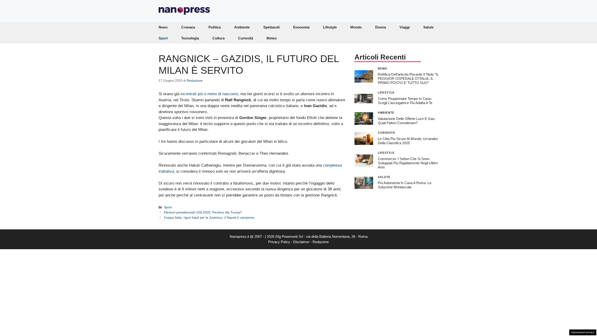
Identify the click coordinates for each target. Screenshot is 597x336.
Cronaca (188, 27)
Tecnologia (190, 38)
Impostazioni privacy (582, 332)
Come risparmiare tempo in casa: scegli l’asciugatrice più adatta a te (405, 101)
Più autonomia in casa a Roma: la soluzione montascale (404, 185)
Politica (214, 27)
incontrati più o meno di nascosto (209, 94)
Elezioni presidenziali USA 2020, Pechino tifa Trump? (203, 212)
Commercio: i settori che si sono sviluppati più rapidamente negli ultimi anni (408, 163)
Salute (428, 27)
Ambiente (242, 27)
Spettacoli (271, 27)
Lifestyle (330, 27)
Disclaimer (301, 242)
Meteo (272, 38)
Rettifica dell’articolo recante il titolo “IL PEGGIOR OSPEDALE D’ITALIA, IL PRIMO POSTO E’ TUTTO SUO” (408, 78)
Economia (301, 27)
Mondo (356, 27)
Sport (163, 38)
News (163, 27)
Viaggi (404, 27)
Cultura (218, 38)
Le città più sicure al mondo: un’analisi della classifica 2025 (408, 141)
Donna (380, 27)
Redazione (320, 242)
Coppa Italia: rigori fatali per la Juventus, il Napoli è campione (209, 217)
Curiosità (245, 38)
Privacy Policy (279, 242)
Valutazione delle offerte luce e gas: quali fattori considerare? (406, 121)
